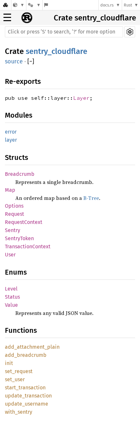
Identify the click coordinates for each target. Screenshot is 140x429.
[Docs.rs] (5, 5)
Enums (16, 272)
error (11, 132)
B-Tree (91, 198)
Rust (128, 5)
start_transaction (25, 387)
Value (11, 305)
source (14, 61)
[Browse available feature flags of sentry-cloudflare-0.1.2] (46, 5)
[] (30, 61)
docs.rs (107, 5)
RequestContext (23, 222)
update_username (26, 404)
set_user (15, 379)
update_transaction (28, 396)
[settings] (129, 31)
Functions (21, 330)
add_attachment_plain (32, 347)
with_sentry (18, 412)
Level (11, 289)
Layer (81, 98)
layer (11, 140)
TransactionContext (27, 246)
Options (14, 206)
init (9, 363)
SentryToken (19, 238)
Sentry (12, 230)
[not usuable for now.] (18, 5)
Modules (18, 115)
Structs (16, 157)
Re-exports (23, 81)
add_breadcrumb (26, 355)
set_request (19, 371)
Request (14, 214)
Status (12, 297)
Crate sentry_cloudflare (95, 17)
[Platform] (34, 5)
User (10, 255)
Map (10, 190)
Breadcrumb (20, 174)
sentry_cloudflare (56, 51)
